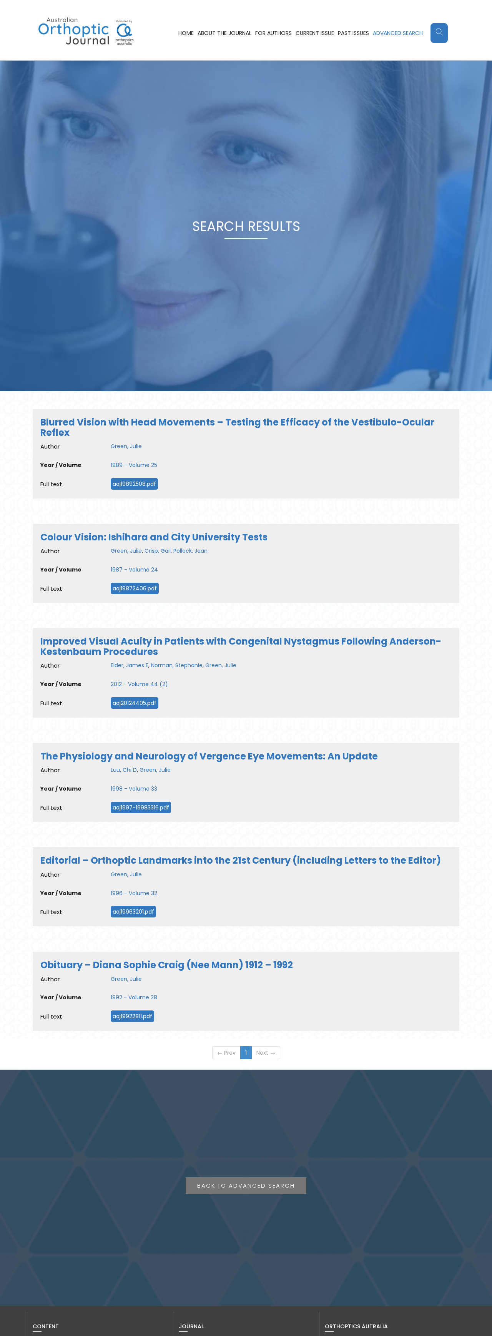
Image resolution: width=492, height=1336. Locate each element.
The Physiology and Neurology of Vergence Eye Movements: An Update (209, 756)
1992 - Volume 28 (134, 997)
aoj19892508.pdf (134, 484)
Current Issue (315, 33)
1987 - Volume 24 (134, 569)
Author (50, 446)
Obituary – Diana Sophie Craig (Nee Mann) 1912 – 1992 (166, 965)
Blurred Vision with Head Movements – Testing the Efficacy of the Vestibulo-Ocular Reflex (237, 427)
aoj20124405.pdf (134, 703)
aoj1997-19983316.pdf (141, 807)
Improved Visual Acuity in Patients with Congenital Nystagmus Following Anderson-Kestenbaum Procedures (240, 646)
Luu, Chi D (124, 770)
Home (186, 33)
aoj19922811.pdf (132, 1016)
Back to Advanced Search (246, 1185)
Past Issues (353, 33)
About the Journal (224, 33)
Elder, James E (129, 665)
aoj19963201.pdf (133, 912)
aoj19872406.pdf (135, 588)
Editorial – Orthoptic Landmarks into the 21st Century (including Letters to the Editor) (240, 860)
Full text (51, 484)
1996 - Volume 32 (134, 893)
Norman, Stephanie (177, 665)
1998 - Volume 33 (134, 789)
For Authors (273, 33)
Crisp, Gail (158, 551)
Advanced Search (398, 33)
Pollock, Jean (190, 551)
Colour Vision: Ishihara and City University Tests (154, 537)
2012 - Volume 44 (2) (139, 684)
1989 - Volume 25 (134, 465)
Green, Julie (126, 446)
